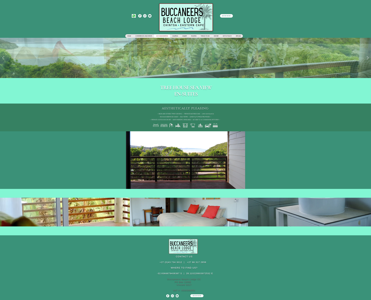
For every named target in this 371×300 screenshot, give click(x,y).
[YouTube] (149, 16)
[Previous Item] (3, 58)
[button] (185, 160)
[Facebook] (140, 16)
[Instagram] (145, 16)
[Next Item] (368, 58)
